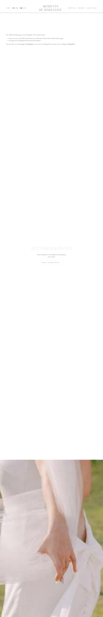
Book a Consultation (50, 262)
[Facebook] (17, 8)
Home (8, 8)
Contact (81, 8)
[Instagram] (13, 8)
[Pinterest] (21, 8)
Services (22, 8)
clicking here (30, 44)
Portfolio (72, 8)
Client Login (92, 8)
